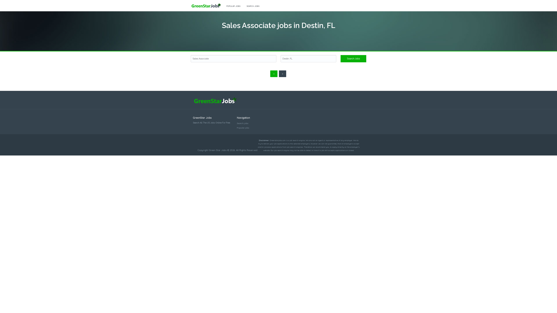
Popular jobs (233, 6)
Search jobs (253, 6)
